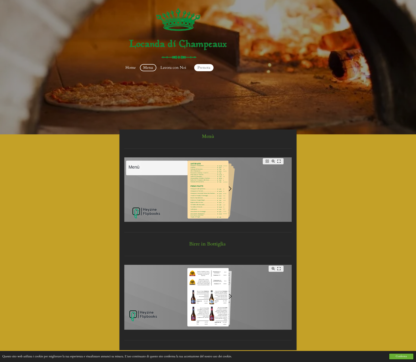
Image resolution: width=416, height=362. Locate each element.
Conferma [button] (401, 356)
